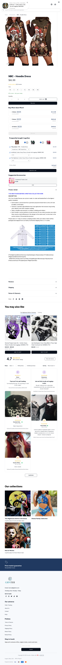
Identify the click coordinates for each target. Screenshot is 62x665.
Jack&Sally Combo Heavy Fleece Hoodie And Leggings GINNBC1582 (44, 391)
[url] (42, 655)
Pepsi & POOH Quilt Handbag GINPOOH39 (18, 387)
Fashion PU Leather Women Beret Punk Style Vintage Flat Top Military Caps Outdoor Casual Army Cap (18, 428)
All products (12, 15)
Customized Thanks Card (21, 179)
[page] (30, 566)
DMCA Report (18, 658)
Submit (31, 649)
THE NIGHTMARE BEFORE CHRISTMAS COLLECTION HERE (25, 194)
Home (6, 15)
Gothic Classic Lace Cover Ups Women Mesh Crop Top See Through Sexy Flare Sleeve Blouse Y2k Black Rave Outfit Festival (44, 437)
